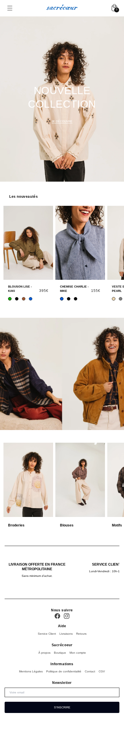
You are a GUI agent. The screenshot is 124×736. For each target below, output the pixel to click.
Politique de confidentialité (63, 671)
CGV (102, 671)
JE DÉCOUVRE (62, 121)
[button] (9, 8)
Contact (90, 671)
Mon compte (77, 652)
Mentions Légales (31, 671)
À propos (44, 652)
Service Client (47, 633)
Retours (81, 633)
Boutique (60, 652)
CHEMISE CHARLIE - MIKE (74, 288)
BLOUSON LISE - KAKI (20, 288)
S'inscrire (62, 707)
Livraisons (66, 633)
